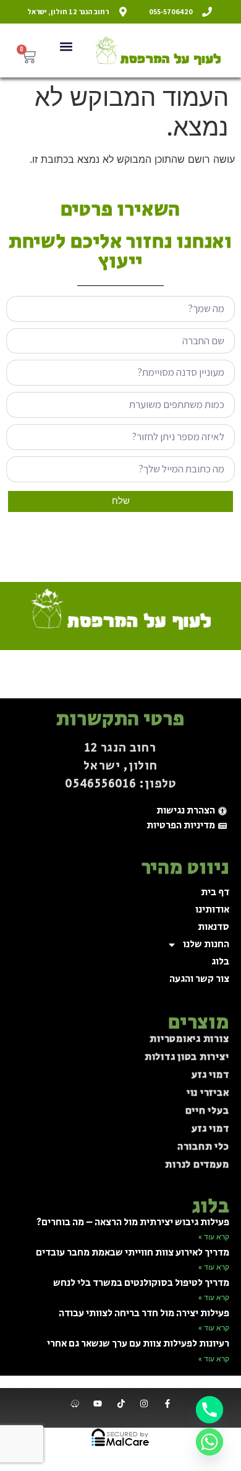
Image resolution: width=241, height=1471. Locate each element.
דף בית (215, 892)
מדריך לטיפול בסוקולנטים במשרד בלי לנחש (141, 1283)
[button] (66, 46)
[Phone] (209, 1409)
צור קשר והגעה (199, 979)
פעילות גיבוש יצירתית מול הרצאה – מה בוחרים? (132, 1222)
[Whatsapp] (209, 1442)
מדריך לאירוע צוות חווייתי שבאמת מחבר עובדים (132, 1253)
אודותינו (212, 910)
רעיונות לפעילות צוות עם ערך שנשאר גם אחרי (138, 1344)
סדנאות (213, 927)
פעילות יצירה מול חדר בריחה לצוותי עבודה (144, 1313)
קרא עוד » (213, 1237)
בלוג (220, 962)
